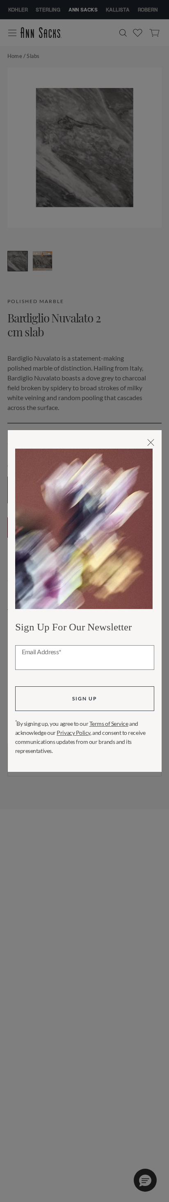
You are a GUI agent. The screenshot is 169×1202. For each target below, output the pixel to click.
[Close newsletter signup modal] (150, 442)
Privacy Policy (73, 732)
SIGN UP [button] (84, 698)
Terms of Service (108, 723)
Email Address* (42, 652)
